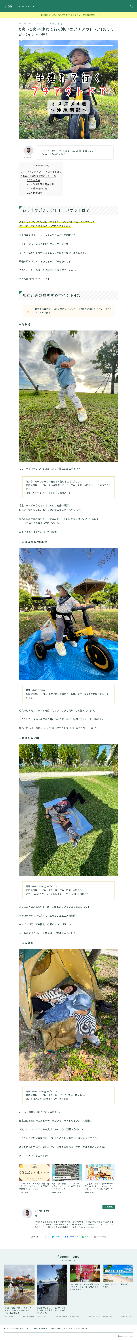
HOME (7, 1329)
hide (46, 166)
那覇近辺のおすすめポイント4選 (38, 176)
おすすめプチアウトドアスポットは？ (41, 172)
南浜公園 (34, 193)
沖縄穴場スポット (59, 24)
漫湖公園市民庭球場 (40, 184)
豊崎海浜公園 (37, 188)
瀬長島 (33, 180)
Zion (8, 6)
